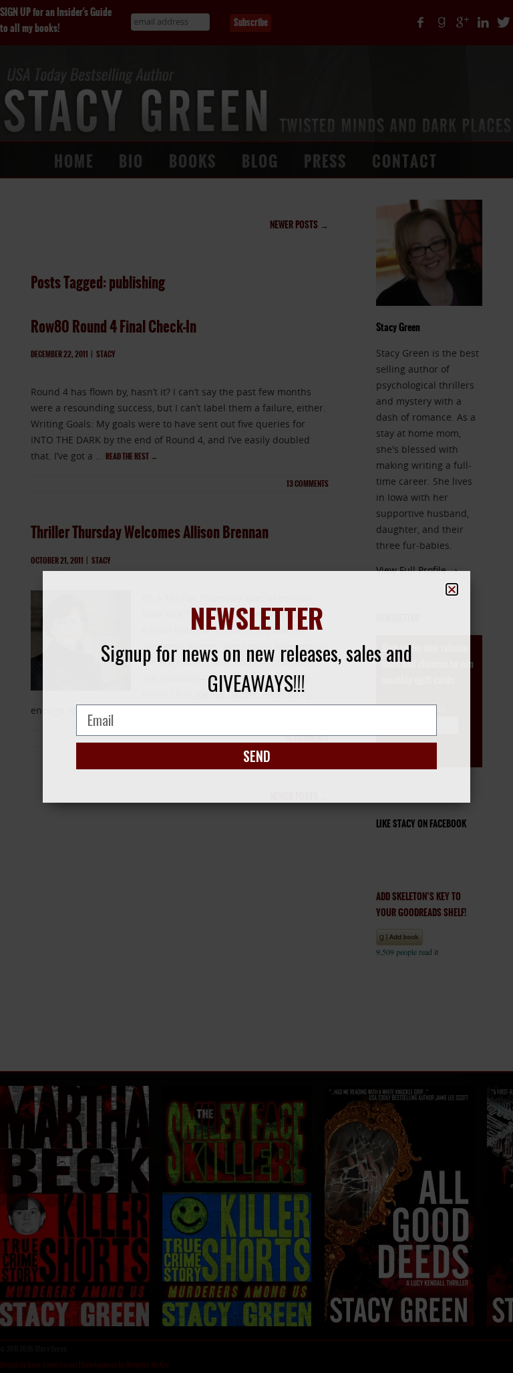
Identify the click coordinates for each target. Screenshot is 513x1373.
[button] (452, 589)
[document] (256, 686)
